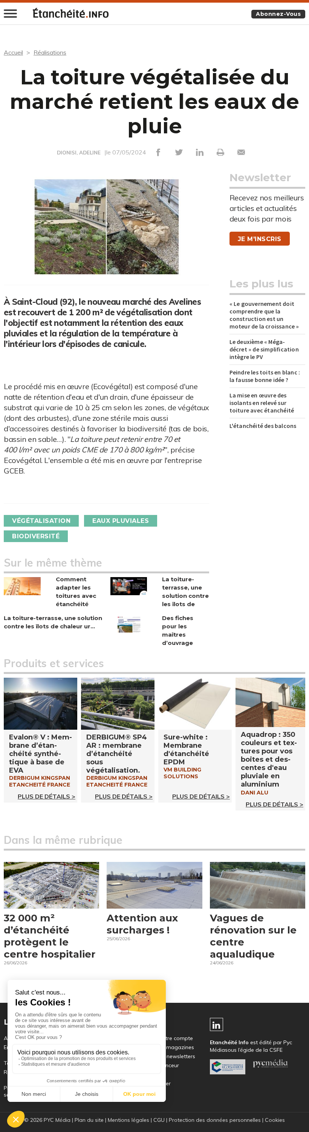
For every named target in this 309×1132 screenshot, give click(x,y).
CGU (159, 1120)
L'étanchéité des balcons (263, 425)
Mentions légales (128, 1120)
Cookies (275, 1120)
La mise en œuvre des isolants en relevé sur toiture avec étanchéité (261, 402)
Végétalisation (41, 520)
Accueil (13, 52)
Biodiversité (36, 536)
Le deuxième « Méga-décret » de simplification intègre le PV (264, 349)
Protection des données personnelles (215, 1120)
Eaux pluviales (120, 520)
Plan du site (89, 1120)
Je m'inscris (259, 239)
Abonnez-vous (278, 14)
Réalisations (50, 52)
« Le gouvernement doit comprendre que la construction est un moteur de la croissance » (264, 315)
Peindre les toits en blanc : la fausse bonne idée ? (264, 375)
